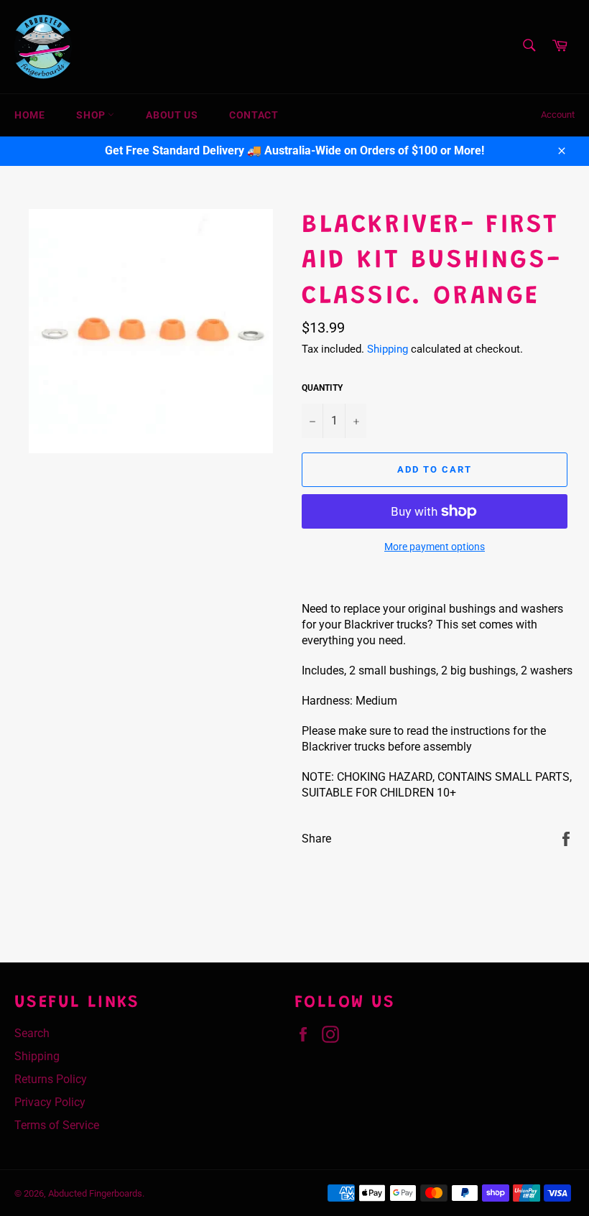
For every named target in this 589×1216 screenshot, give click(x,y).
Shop (92, 115)
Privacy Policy (49, 1102)
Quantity (322, 388)
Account (558, 114)
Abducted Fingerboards (95, 1193)
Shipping (387, 349)
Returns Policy (50, 1079)
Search (32, 1033)
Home (29, 115)
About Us (172, 115)
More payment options (434, 546)
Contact (253, 115)
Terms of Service (56, 1125)
